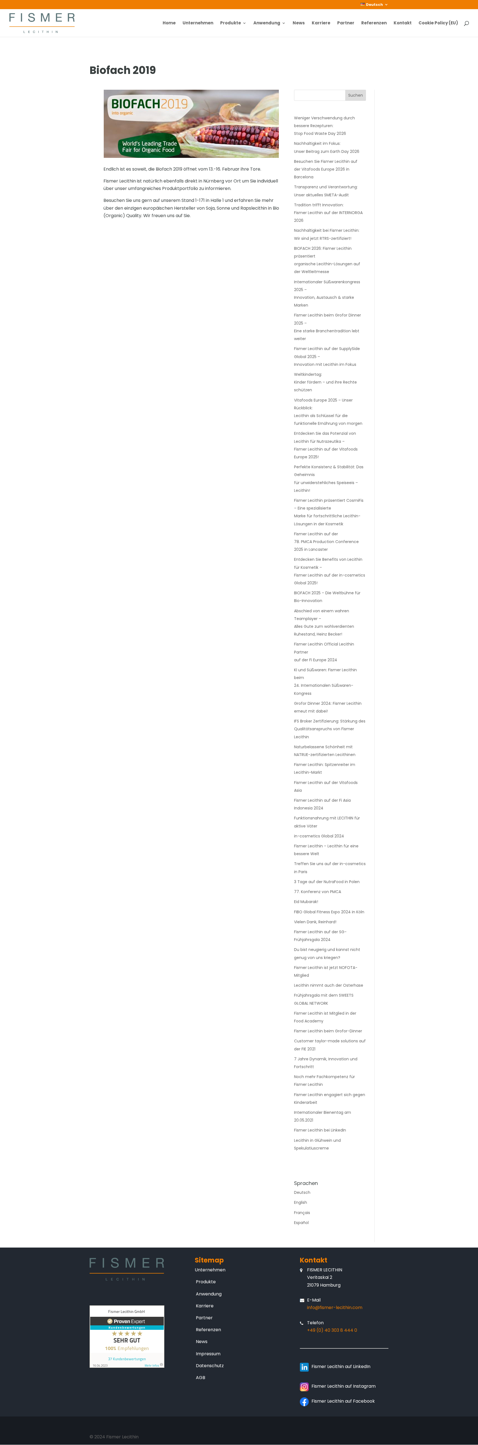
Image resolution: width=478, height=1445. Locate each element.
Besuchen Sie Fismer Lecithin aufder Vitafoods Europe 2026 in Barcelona (325, 169)
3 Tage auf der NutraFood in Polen (327, 882)
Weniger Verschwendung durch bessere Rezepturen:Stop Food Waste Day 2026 (324, 125)
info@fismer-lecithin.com (334, 1307)
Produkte (230, 23)
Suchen (355, 95)
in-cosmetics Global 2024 (319, 836)
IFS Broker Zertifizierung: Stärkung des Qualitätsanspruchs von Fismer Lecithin (329, 728)
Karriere (321, 23)
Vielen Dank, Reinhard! (315, 922)
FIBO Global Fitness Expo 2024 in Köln (329, 912)
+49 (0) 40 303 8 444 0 (332, 1330)
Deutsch (302, 1192)
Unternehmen (198, 23)
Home (169, 23)
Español (301, 1222)
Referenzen (374, 23)
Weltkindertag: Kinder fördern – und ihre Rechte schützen (325, 382)
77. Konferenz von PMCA (317, 891)
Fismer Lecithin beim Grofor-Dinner (328, 1031)
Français (302, 1212)
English (300, 1202)
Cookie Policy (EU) (438, 23)
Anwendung (266, 23)
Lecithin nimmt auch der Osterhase (328, 985)
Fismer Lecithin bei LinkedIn (320, 1130)
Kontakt (403, 23)
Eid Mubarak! (306, 901)
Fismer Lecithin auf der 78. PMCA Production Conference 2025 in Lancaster (326, 541)
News (299, 23)
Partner (345, 23)
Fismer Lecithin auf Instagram (343, 1386)
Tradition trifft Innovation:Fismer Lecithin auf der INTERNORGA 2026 (328, 212)
